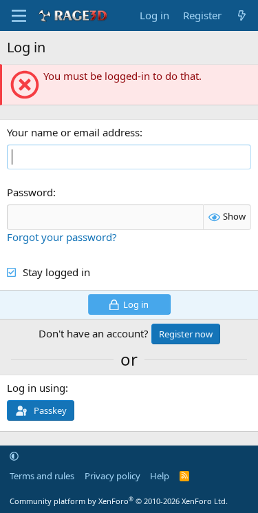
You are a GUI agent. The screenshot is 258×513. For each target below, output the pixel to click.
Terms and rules (42, 476)
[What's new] (241, 15)
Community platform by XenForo (119, 501)
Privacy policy (112, 476)
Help (159, 476)
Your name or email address (73, 132)
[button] (14, 455)
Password (30, 192)
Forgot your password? (62, 237)
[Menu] (19, 16)
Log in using (36, 388)
